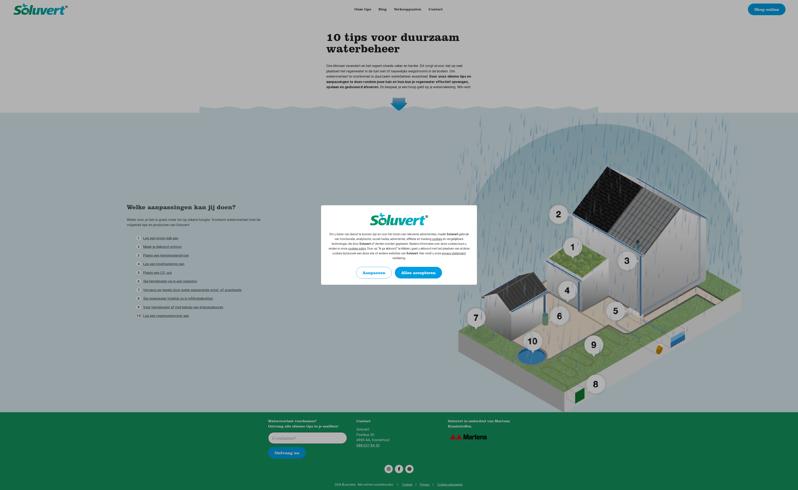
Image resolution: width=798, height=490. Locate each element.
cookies (437, 239)
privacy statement (454, 253)
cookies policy (357, 248)
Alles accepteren (418, 272)
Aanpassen (374, 272)
